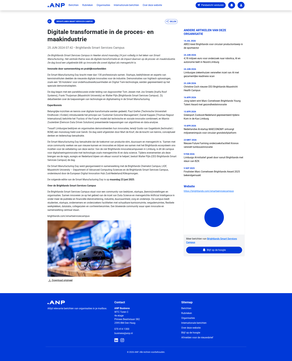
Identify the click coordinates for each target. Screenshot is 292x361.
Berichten (74, 5)
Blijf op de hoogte (190, 332)
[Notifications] (231, 5)
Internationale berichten (126, 5)
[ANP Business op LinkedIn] (116, 340)
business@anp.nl (123, 333)
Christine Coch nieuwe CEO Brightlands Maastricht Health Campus (211, 88)
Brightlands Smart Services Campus (75, 21)
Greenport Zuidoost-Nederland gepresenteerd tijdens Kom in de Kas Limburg (211, 117)
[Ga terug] (49, 21)
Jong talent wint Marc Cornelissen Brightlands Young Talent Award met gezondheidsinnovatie (212, 102)
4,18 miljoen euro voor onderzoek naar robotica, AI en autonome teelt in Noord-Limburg (212, 60)
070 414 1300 (121, 329)
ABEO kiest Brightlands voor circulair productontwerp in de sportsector (213, 46)
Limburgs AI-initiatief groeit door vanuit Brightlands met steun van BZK (213, 159)
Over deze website (152, 5)
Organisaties (103, 5)
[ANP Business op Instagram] (122, 340)
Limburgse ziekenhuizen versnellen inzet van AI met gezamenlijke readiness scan (211, 74)
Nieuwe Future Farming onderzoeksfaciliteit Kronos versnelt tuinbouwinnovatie (211, 145)
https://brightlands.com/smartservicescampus (209, 191)
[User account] (241, 5)
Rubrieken (87, 5)
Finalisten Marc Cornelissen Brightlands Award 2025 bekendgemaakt (212, 173)
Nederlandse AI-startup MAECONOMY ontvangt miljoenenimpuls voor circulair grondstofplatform (210, 131)
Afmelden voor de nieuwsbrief (197, 337)
